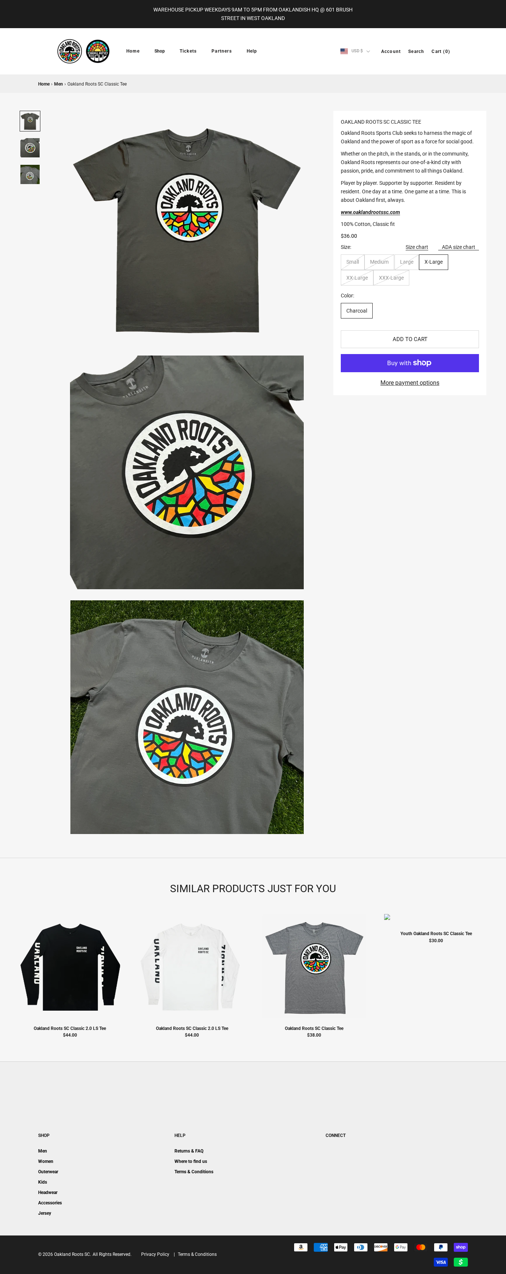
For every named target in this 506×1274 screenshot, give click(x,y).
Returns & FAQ (188, 1151)
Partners (222, 51)
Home (133, 51)
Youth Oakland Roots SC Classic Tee (436, 933)
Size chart (417, 247)
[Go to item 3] (30, 174)
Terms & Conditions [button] (197, 1254)
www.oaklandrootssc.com (370, 212)
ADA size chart (458, 247)
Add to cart (410, 339)
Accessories (50, 1202)
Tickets (188, 51)
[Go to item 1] (30, 121)
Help (252, 51)
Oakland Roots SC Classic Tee (314, 1028)
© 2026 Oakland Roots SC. (64, 1254)
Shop (159, 51)
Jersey (44, 1213)
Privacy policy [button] (155, 1254)
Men (58, 84)
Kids (42, 1182)
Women (45, 1161)
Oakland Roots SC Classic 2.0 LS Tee (70, 1028)
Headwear (47, 1192)
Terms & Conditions (193, 1171)
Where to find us (190, 1161)
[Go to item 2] (30, 147)
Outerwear (48, 1171)
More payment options (409, 382)
